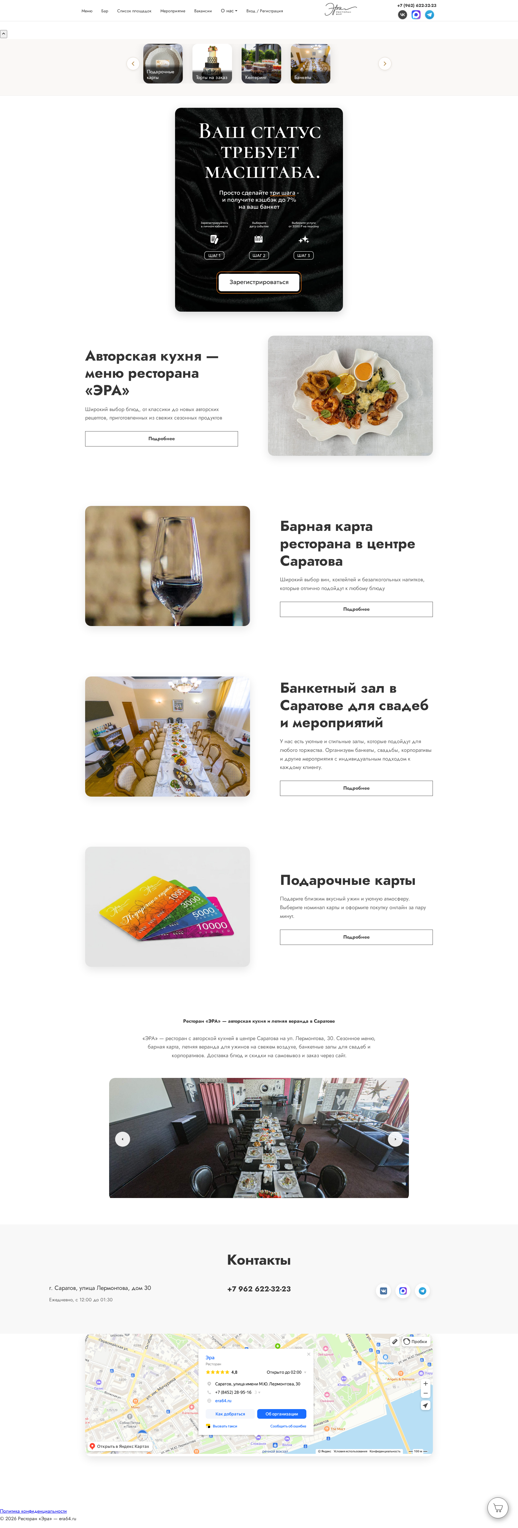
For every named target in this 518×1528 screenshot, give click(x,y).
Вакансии (203, 11)
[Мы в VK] (383, 1290)
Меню (87, 11)
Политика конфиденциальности (33, 1511)
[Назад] (133, 63)
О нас (227, 10)
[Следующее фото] (395, 1139)
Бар (104, 11)
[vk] (402, 14)
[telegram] (429, 14)
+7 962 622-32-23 (259, 1289)
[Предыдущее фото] (122, 1139)
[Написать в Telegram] (422, 1290)
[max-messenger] (416, 14)
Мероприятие (172, 11)
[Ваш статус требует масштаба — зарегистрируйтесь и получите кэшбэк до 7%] (259, 210)
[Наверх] (3, 34)
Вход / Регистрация (264, 11)
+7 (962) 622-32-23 (416, 5)
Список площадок (134, 11)
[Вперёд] (384, 63)
